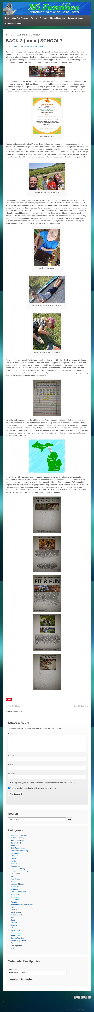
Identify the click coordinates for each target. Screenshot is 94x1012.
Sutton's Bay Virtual (18, 941)
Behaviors (14, 845)
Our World (15, 899)
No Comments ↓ (40, 46)
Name (10, 756)
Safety (13, 920)
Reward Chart (16, 912)
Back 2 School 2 (80, 706)
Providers (43, 18)
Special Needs (16, 933)
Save (9, 699)
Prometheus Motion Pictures (22, 905)
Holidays (14, 863)
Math (13, 876)
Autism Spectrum (17, 840)
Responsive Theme (70, 1009)
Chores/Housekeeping (19, 851)
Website (11, 774)
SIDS (13, 928)
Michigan (14, 889)
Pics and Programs (57, 18)
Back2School (16, 843)
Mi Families (29, 46)
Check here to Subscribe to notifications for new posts (33, 788)
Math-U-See (15, 879)
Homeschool (15, 866)
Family (13, 858)
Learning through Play (19, 871)
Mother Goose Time (18, 892)
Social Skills (15, 930)
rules (12, 917)
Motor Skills (15, 894)
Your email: (13, 969)
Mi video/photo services (14, 23)
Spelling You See (17, 938)
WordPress (87, 1009)
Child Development (18, 848)
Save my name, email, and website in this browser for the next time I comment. (43, 783)
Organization (16, 897)
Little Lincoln (15, 874)
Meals (13, 881)
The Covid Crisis (14, 706)
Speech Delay (16, 935)
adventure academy (18, 835)
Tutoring (14, 943)
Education (14, 856)
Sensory (14, 925)
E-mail (10, 765)
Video (13, 948)
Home (7, 18)
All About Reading (17, 838)
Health (13, 861)
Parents (34, 18)
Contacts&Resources (75, 18)
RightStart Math (17, 915)
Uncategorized (16, 35)
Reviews (14, 910)
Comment (12, 734)
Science (14, 923)
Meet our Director (17, 884)
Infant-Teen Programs (20, 18)
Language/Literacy (18, 869)
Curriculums (15, 853)
